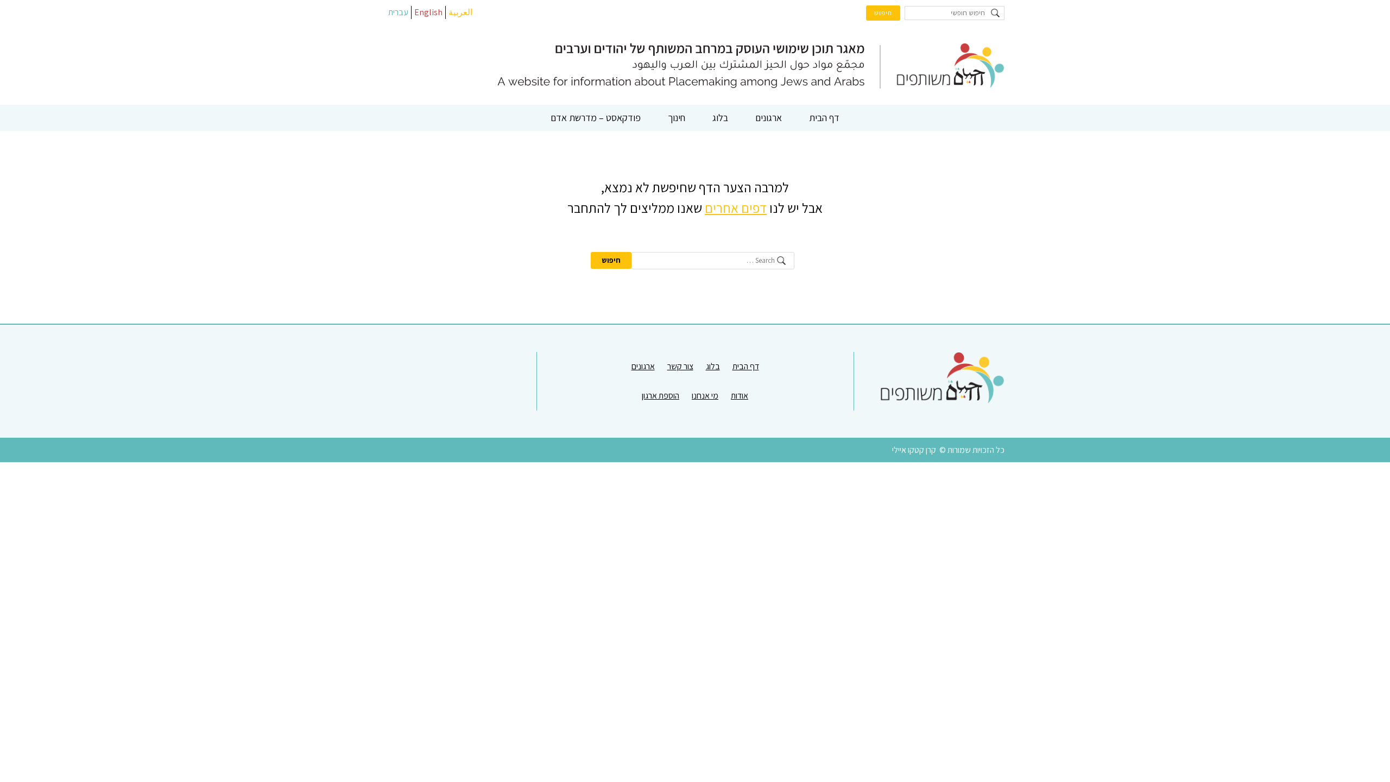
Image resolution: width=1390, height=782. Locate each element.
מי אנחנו (705, 395)
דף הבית (824, 117)
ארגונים (768, 117)
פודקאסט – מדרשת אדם (596, 117)
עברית (398, 12)
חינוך (676, 117)
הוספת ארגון (660, 395)
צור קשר (680, 366)
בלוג (720, 117)
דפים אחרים (736, 208)
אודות (739, 395)
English (428, 12)
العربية (460, 12)
